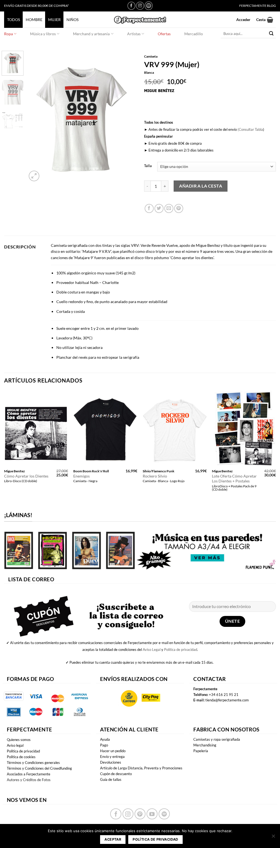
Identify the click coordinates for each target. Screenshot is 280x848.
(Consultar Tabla (250, 129)
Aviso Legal (152, 649)
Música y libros (43, 33)
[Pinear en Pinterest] (178, 208)
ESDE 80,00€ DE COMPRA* (49, 6)
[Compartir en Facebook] (149, 208)
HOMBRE (34, 19)
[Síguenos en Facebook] (131, 6)
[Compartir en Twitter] (159, 208)
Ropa (8, 33)
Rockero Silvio (155, 476)
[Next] (127, 116)
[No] (273, 837)
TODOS (13, 19)
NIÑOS (72, 19)
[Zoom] (34, 176)
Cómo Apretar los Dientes (26, 476)
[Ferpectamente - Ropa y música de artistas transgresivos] (140, 19)
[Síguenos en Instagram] (140, 6)
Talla (148, 166)
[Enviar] (271, 33)
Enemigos (81, 476)
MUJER (54, 19)
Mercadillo (193, 33)
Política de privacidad (180, 649)
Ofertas (164, 33)
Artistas (134, 33)
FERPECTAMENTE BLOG (257, 6)
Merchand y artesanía (91, 33)
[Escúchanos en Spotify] (149, 5)
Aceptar (112, 839)
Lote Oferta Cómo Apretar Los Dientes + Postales (234, 479)
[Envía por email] (168, 208)
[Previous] (36, 116)
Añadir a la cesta (200, 185)
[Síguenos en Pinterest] (140, 813)
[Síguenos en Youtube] (152, 813)
